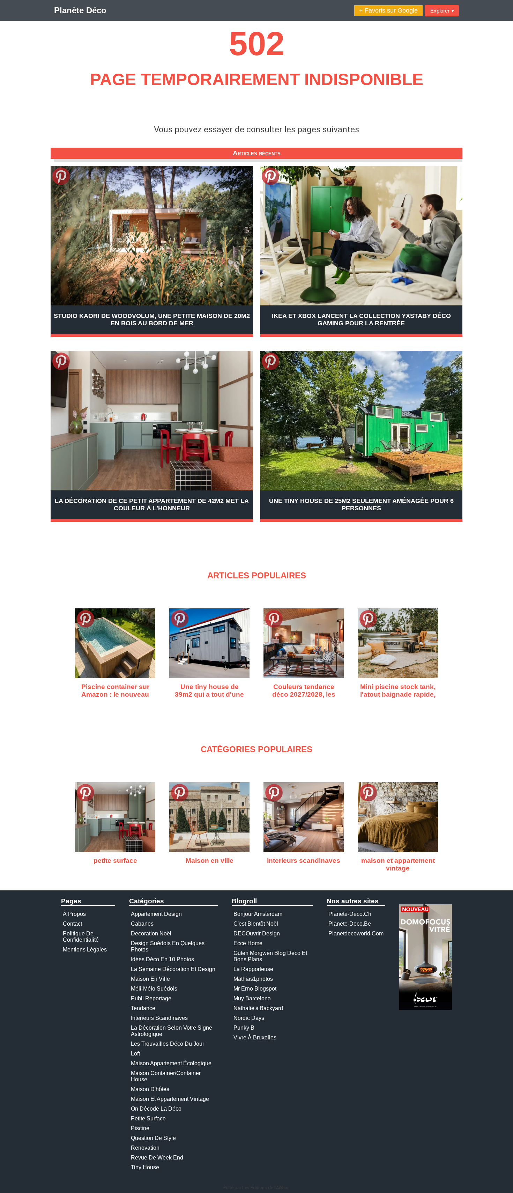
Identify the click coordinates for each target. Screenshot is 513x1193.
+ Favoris (388, 10)
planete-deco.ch (349, 914)
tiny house (145, 1167)
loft (135, 1054)
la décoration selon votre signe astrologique (171, 1031)
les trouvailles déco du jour (167, 1044)
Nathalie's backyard (258, 1008)
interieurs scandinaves (159, 1018)
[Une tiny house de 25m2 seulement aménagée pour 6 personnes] (361, 420)
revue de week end (157, 1158)
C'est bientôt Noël (255, 924)
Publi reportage (151, 998)
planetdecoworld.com (356, 933)
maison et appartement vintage (170, 1099)
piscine (140, 1128)
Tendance (143, 1008)
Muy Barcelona (252, 998)
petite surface (148, 1118)
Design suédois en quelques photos (168, 946)
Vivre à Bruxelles (254, 1037)
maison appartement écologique (171, 1063)
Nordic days (248, 1018)
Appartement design (156, 914)
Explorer (442, 11)
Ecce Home (247, 943)
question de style (153, 1138)
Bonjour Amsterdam (257, 914)
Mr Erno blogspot (254, 989)
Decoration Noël (151, 933)
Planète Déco (80, 10)
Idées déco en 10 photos (162, 959)
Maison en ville (150, 979)
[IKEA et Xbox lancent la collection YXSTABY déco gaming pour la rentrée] (361, 235)
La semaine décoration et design (173, 969)
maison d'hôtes (150, 1089)
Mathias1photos (253, 979)
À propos (74, 914)
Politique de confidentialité (81, 937)
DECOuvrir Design (256, 933)
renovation (145, 1148)
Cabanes (142, 924)
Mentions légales (85, 950)
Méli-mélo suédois (154, 989)
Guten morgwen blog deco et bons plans (270, 956)
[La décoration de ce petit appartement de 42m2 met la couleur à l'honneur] (152, 420)
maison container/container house (166, 1076)
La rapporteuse (253, 969)
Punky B (243, 1028)
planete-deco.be (349, 924)
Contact (72, 924)
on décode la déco (156, 1109)
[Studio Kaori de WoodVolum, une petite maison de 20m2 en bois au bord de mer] (152, 235)
